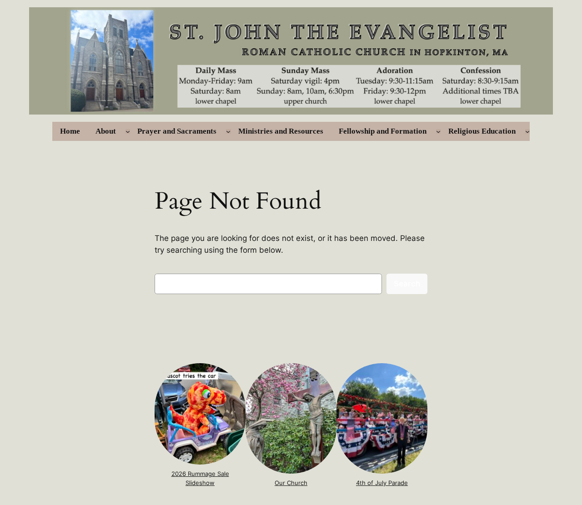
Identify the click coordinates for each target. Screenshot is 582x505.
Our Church (291, 482)
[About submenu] (127, 131)
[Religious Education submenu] (527, 131)
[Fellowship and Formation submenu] (438, 131)
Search (407, 283)
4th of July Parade (382, 482)
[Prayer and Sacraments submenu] (228, 131)
